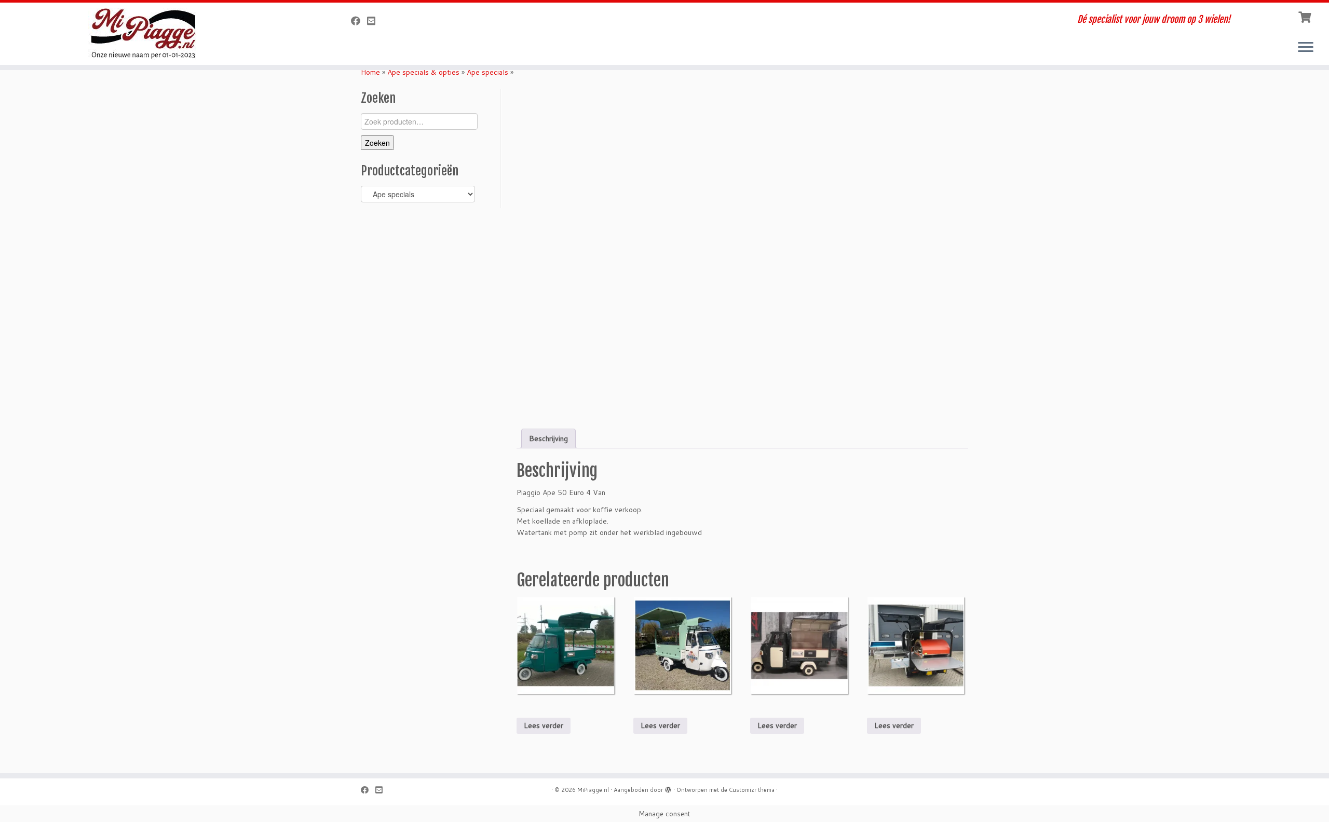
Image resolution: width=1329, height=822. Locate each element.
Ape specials (487, 72)
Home (370, 72)
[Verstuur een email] (374, 21)
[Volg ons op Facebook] (359, 21)
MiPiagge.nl (593, 790)
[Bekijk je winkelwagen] (1305, 16)
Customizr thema (752, 790)
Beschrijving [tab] (548, 438)
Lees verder (543, 725)
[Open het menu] (1305, 48)
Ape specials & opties (423, 72)
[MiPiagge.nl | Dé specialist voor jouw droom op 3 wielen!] (153, 34)
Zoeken (377, 143)
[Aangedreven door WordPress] (668, 787)
